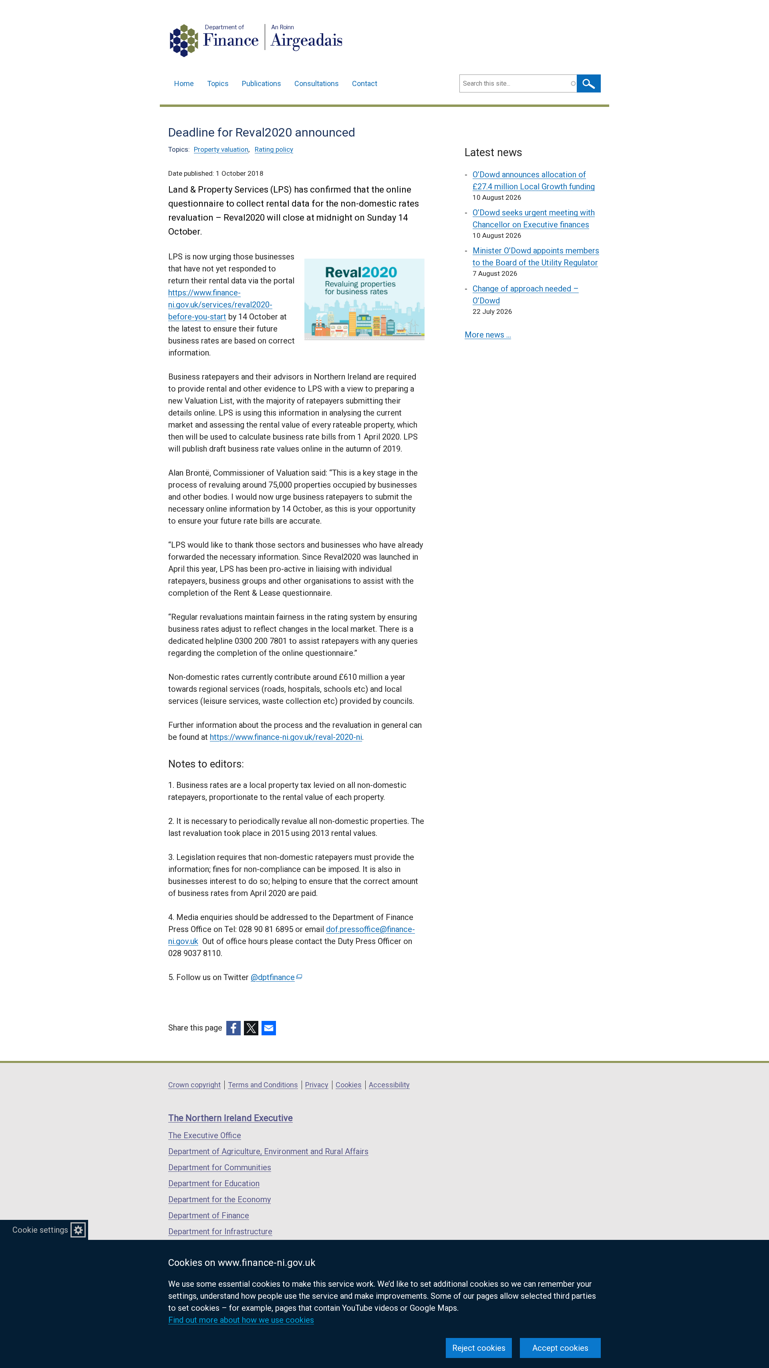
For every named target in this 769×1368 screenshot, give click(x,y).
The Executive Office (204, 1135)
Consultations (316, 83)
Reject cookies (478, 1348)
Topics (218, 83)
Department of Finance (208, 1215)
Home (184, 83)
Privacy (316, 1085)
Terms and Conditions (263, 1085)
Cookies (349, 1085)
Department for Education (214, 1183)
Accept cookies (560, 1348)
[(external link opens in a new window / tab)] (233, 1028)
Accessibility (389, 1085)
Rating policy (274, 149)
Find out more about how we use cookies (241, 1320)
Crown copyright (194, 1085)
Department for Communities (219, 1167)
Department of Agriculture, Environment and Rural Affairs (268, 1151)
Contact (364, 83)
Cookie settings (40, 1230)
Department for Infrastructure (220, 1231)
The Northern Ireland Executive (230, 1118)
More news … (488, 334)
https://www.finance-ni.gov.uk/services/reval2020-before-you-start (220, 304)
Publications (261, 83)
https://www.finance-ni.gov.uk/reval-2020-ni (286, 737)
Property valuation (221, 149)
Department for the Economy (219, 1199)
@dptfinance (276, 977)
